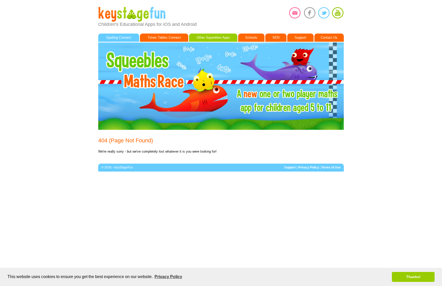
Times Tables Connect (164, 37)
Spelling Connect (118, 37)
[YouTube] (338, 13)
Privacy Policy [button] (168, 276)
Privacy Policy (308, 167)
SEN (275, 37)
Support (300, 37)
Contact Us (329, 37)
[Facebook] (310, 13)
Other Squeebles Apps (213, 37)
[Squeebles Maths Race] (221, 86)
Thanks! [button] (413, 277)
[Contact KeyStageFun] (295, 13)
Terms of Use (331, 167)
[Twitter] (324, 13)
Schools (251, 37)
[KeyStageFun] (159, 14)
